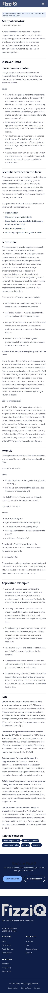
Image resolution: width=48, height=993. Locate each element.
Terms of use (26, 988)
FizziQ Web (6, 945)
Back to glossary (34, 879)
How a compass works (15, 228)
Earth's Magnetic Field (11, 841)
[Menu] (43, 3)
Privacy (37, 988)
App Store (5, 964)
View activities (12, 879)
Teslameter (36, 845)
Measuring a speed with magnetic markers (23, 232)
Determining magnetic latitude (18, 217)
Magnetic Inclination (30, 841)
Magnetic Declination (11, 845)
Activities (29, 941)
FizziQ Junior (6, 953)
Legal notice (13, 988)
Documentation (32, 949)
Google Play (6, 967)
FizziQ (4, 941)
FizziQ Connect (7, 949)
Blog (27, 945)
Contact (29, 953)
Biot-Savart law (11, 212)
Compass (25, 845)
